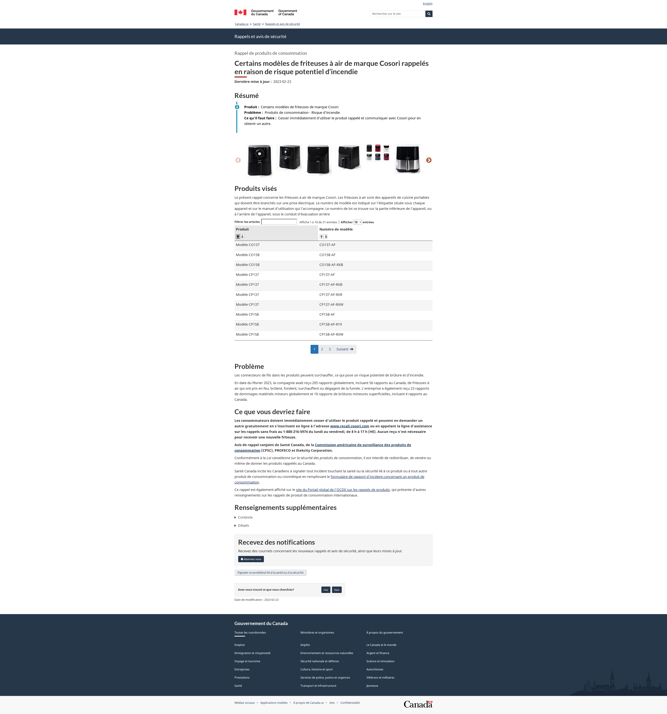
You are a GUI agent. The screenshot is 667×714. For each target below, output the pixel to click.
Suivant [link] (342, 349)
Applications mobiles (274, 703)
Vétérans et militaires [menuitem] (380, 677)
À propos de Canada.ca (308, 703)
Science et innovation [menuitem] (380, 661)
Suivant (429, 160)
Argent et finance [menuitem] (378, 653)
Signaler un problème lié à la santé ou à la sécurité (270, 572)
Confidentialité (350, 703)
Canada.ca (241, 24)
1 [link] (316, 350)
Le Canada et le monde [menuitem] (381, 645)
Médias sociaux (244, 703)
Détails (243, 525)
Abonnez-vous (252, 559)
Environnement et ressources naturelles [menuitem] (326, 653)
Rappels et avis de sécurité (282, 24)
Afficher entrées (357, 222)
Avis (332, 703)
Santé (257, 24)
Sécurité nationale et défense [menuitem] (319, 661)
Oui (326, 589)
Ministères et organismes (317, 632)
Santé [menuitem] (238, 686)
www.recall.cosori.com (349, 426)
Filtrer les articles (247, 222)
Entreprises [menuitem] (242, 669)
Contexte (245, 517)
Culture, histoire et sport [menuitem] (316, 669)
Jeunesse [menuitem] (372, 686)
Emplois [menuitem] (239, 645)
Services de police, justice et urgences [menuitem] (325, 677)
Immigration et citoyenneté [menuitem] (252, 653)
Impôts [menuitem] (305, 645)
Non (336, 589)
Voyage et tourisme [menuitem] (247, 661)
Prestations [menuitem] (242, 677)
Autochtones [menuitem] (375, 669)
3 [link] (331, 350)
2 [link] (323, 350)
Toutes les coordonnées (250, 632)
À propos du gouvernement (385, 632)
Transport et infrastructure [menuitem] (318, 686)
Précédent (238, 160)
